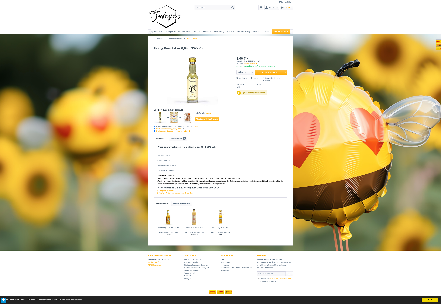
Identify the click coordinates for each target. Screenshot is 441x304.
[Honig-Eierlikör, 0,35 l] (194, 217)
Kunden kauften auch (181, 204)
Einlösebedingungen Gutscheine (196, 265)
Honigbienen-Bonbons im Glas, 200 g (170, 131)
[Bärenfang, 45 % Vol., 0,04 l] (168, 217)
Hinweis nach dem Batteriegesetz (197, 267)
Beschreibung (161, 138)
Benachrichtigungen (272, 78)
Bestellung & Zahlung (192, 259)
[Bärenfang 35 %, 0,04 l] (220, 217)
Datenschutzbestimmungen (280, 278)
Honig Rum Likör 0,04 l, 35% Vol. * (177, 127)
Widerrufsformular (191, 270)
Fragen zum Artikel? (167, 191)
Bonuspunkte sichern (256, 93)
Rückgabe (188, 278)
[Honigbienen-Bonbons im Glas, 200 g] (187, 117)
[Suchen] (232, 7)
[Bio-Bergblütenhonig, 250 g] (174, 117)
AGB (222, 259)
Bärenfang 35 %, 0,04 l (220, 227)
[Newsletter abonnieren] (289, 273)
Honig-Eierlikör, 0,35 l (194, 227)
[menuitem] (215, 7)
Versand (187, 276)
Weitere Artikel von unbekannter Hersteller (176, 193)
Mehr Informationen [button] (74, 300)
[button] (3, 300)
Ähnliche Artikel (162, 204)
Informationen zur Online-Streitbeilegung (236, 267)
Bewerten (269, 80)
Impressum (224, 265)
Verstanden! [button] (429, 300)
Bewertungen (178, 138)
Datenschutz (225, 262)
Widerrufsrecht (190, 273)
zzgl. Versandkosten (250, 63)
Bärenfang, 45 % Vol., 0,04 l (168, 227)
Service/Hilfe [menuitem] (286, 2)
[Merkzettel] (260, 7)
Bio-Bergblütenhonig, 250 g (166, 129)
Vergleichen (243, 78)
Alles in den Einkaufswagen (207, 119)
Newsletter (224, 270)
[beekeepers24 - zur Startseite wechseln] (165, 16)
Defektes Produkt (191, 262)
